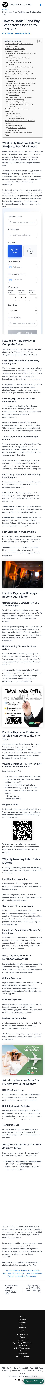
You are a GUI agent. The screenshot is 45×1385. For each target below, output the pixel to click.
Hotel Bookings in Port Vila (17, 128)
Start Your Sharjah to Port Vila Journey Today (18, 134)
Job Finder (22, 1351)
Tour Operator (22, 1340)
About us (22, 1319)
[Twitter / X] (22, 1380)
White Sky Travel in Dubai (21, 4)
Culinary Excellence (15, 116)
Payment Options (22, 1356)
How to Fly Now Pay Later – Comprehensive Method (15, 50)
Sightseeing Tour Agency (22, 1343)
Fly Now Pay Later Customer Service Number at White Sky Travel (18, 87)
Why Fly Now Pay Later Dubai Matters (18, 97)
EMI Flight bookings (16, 1273)
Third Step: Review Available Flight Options (20, 63)
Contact (22, 1322)
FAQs (22, 1330)
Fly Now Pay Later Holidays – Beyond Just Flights (20, 75)
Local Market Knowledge (16, 100)
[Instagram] (19, 1380)
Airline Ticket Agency (22, 1348)
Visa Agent (22, 1345)
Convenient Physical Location (18, 102)
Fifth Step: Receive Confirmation (19, 71)
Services (22, 1328)
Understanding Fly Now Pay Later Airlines (22, 83)
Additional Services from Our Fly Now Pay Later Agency (19, 122)
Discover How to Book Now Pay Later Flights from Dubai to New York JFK (33, 1288)
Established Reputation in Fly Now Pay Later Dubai (21, 105)
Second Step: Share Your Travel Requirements (19, 59)
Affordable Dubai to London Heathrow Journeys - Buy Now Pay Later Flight (11, 1289)
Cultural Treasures (14, 114)
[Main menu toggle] (40, 4)
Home (22, 1316)
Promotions (22, 1354)
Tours (22, 1337)
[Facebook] (16, 1380)
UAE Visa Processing (15, 125)
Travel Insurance (14, 130)
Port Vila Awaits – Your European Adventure (16, 110)
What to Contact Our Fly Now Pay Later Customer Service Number (21, 91)
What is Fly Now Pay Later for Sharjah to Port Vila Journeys (19, 45)
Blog (22, 1325)
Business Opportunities (16, 118)
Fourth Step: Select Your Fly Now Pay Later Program (21, 68)
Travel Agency (22, 1334)
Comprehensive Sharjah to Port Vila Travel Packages (22, 80)
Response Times (14, 95)
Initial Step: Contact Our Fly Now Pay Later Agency (22, 55)
